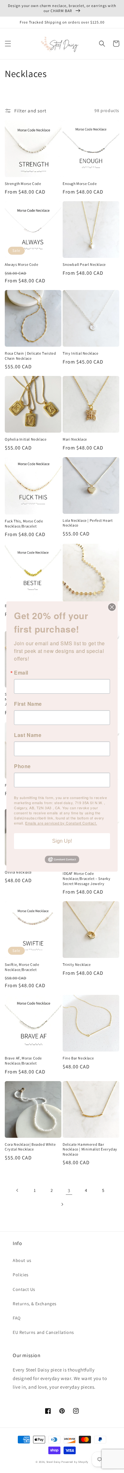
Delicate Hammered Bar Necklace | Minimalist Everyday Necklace (90, 1149)
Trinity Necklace (77, 964)
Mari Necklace (75, 439)
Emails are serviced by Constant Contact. (61, 822)
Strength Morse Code (23, 183)
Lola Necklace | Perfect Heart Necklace (88, 523)
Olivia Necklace (18, 872)
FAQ (17, 1318)
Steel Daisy (53, 1461)
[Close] (112, 607)
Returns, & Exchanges (35, 1304)
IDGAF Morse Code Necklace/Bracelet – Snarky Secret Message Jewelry (87, 878)
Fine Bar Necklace (78, 1058)
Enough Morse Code (80, 183)
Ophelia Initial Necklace (25, 439)
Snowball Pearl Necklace (84, 264)
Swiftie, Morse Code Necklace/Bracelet (22, 967)
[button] (8, 44)
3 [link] (69, 1190)
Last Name (27, 735)
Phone (22, 766)
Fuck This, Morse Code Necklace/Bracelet (24, 523)
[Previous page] (17, 1190)
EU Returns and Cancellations (43, 1332)
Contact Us (24, 1289)
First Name (28, 703)
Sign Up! (62, 841)
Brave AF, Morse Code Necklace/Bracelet (23, 1061)
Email (21, 672)
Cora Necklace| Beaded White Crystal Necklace (30, 1147)
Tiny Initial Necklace (81, 353)
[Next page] (62, 1204)
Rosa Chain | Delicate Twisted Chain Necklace (30, 356)
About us (22, 1260)
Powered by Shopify (74, 1461)
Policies (21, 1275)
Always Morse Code (21, 264)
